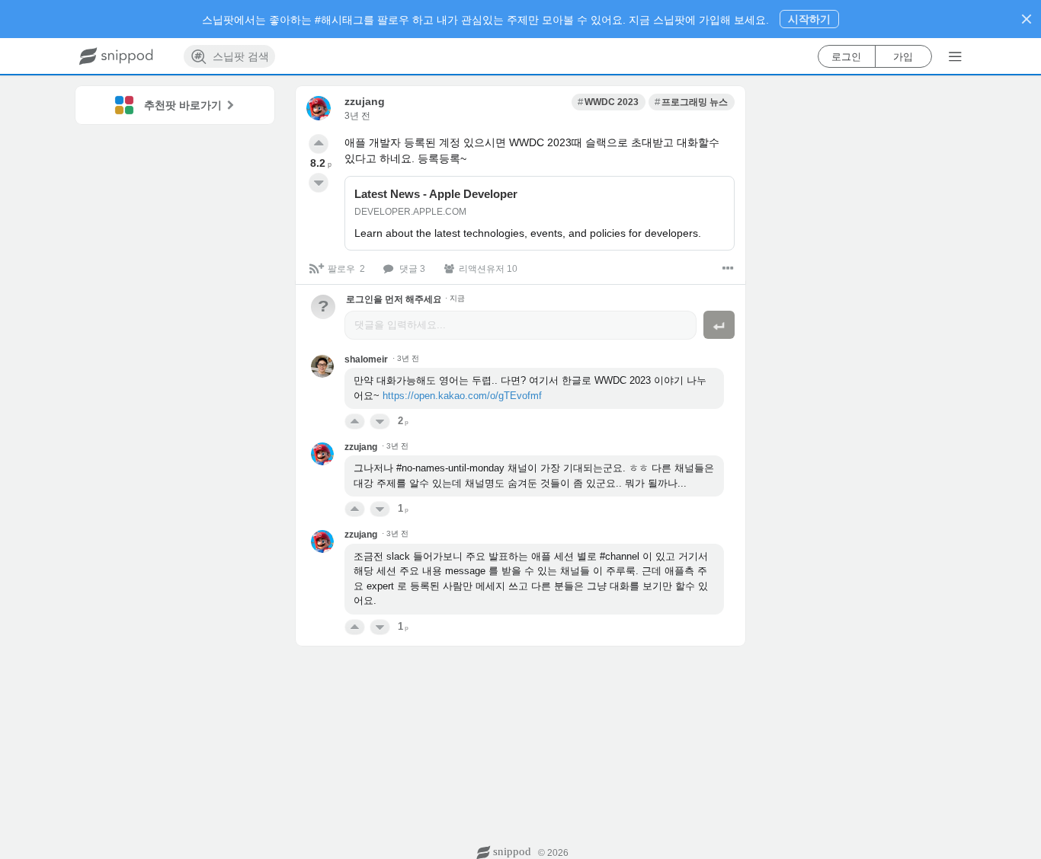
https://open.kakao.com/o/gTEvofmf (462, 395)
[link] (608, 102)
